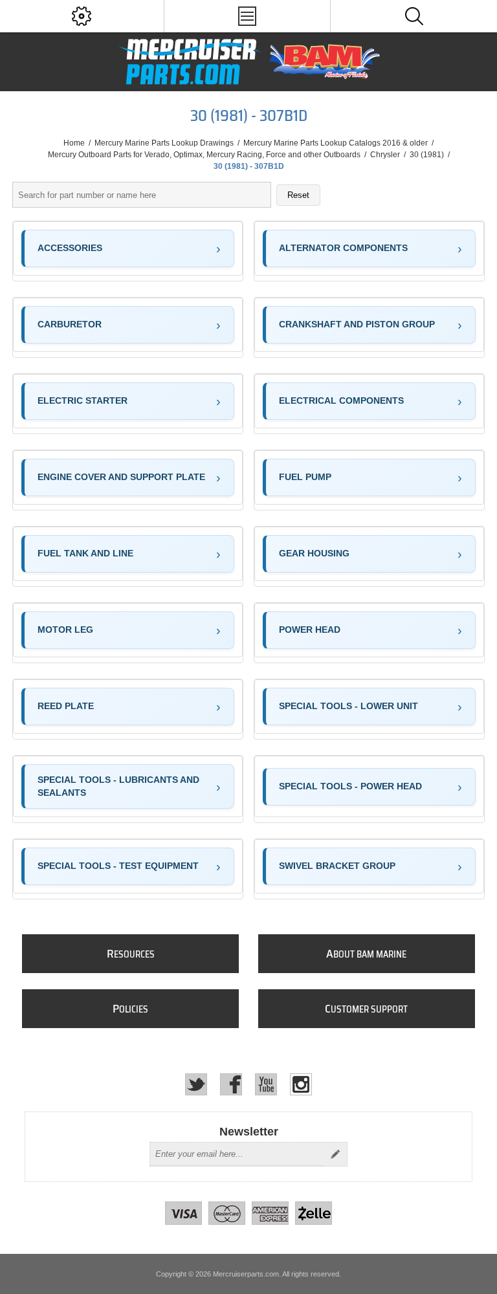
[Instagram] (301, 1084)
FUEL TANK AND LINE (85, 553)
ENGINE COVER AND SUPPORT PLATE (121, 477)
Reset (298, 195)
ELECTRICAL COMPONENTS (341, 400)
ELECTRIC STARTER (82, 400)
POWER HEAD (309, 629)
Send (335, 1154)
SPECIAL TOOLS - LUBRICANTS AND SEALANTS (118, 786)
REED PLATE (66, 706)
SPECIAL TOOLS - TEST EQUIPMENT (118, 866)
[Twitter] (196, 1084)
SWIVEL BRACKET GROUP (337, 866)
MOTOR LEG (65, 629)
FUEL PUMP (305, 477)
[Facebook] (231, 1084)
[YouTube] (266, 1084)
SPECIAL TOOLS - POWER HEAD (350, 786)
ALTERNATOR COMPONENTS (343, 248)
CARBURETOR (70, 324)
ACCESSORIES (70, 248)
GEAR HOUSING (314, 553)
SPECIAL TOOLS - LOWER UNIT (348, 706)
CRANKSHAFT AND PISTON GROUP (357, 324)
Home (74, 143)
